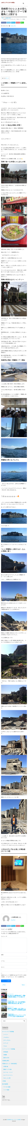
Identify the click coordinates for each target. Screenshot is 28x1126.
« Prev (4, 985)
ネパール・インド (8, 1072)
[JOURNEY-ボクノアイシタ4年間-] (8, 2)
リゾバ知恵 (6, 1089)
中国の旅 (5, 1066)
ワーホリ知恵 (6, 1087)
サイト (3, 967)
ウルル (5, 1046)
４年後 (4, 1081)
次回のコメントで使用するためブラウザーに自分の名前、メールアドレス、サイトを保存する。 (13, 976)
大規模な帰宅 (13, 25)
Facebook (4, 22)
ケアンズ (5, 1043)
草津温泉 (5, 1051)
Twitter (9, 22)
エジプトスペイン (8, 1075)
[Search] (24, 1021)
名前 (2, 954)
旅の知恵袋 (5, 1084)
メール (3, 961)
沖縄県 (5, 1054)
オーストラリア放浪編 (8, 1031)
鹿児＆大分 (6, 1057)
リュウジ (13, 919)
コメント (4, 936)
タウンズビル (6, 1040)
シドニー (5, 1034)
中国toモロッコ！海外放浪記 (9, 1063)
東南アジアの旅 (7, 1069)
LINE (22, 22)
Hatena (13, 22)
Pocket (18, 22)
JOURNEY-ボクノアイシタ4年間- (14, 1119)
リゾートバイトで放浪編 (8, 1049)
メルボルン (6, 1037)
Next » (23, 985)
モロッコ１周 (6, 1078)
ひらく (7, 78)
